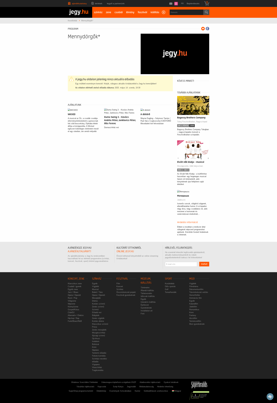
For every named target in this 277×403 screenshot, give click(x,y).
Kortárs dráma (98, 321)
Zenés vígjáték (98, 318)
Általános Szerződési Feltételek (84, 382)
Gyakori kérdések (171, 382)
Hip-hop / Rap (73, 318)
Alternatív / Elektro (76, 315)
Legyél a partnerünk (116, 3)
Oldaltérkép (101, 391)
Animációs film (195, 298)
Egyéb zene (73, 289)
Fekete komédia (98, 356)
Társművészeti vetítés (198, 292)
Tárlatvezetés (146, 293)
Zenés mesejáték (99, 330)
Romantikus (194, 309)
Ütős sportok (170, 286)
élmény (130, 12)
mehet (204, 264)
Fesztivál (122, 278)
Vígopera (96, 364)
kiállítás (155, 12)
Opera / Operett (74, 295)
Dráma (95, 301)
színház (98, 12)
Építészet (145, 305)
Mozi (192, 278)
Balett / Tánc (97, 292)
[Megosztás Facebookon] (207, 28)
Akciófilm (193, 318)
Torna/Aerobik (170, 292)
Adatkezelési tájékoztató (150, 382)
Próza (94, 327)
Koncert (119, 286)
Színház (96, 278)
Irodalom (95, 341)
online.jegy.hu (125, 251)
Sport (168, 278)
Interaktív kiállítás (148, 302)
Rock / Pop (72, 298)
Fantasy (192, 315)
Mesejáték (96, 298)
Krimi (94, 347)
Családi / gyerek (74, 286)
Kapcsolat (102, 387)
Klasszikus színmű (100, 324)
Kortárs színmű (98, 304)
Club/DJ (71, 312)
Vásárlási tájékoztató (85, 387)
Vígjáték (95, 286)
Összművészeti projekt (126, 292)
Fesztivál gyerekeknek (125, 295)
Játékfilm (193, 307)
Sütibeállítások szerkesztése (156, 391)
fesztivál (142, 12)
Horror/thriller (194, 295)
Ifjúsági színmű (98, 335)
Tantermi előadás (99, 353)
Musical (95, 289)
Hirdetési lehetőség (165, 387)
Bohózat (95, 344)
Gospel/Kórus (73, 309)
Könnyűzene (73, 307)
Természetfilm (195, 321)
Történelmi (145, 287)
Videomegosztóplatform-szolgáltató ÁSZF (118, 382)
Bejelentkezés (193, 3)
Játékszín (181, 200)
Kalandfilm (193, 304)
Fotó (142, 314)
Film (118, 283)
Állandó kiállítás (147, 290)
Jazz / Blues (73, 292)
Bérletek (98, 3)
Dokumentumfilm (196, 289)
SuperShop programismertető (81, 391)
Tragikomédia (97, 370)
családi (119, 12)
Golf (166, 289)
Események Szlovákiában (120, 391)
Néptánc (95, 350)
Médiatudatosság (146, 387)
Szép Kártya (118, 387)
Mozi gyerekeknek (197, 324)
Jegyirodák (131, 387)
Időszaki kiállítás (148, 296)
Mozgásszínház (98, 333)
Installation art (146, 311)
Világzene (72, 301)
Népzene (71, 304)
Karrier (137, 391)
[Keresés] (206, 12)
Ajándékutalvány (79, 3)
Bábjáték (95, 315)
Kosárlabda (169, 283)
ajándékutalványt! (79, 251)
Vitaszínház (97, 367)
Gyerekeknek (146, 308)
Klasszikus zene (75, 283)
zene (108, 12)
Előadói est (96, 312)
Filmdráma (193, 286)
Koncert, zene (76, 278)
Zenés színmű (98, 307)
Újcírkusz (96, 338)
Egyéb (94, 283)
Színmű (95, 309)
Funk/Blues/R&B (75, 321)
